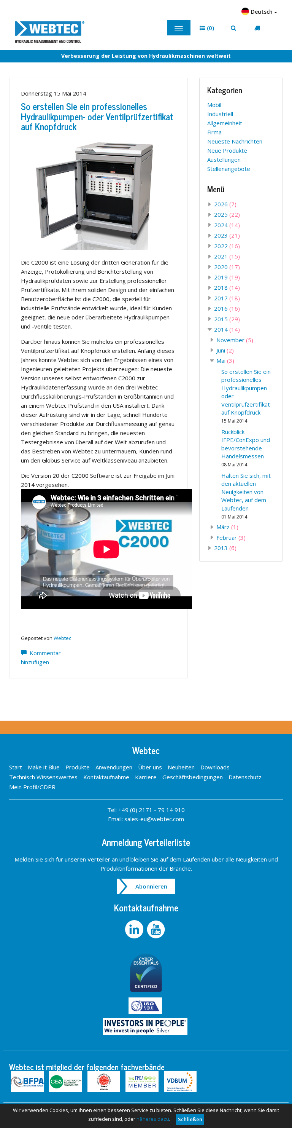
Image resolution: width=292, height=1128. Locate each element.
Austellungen (224, 159)
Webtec (62, 638)
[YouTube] (157, 928)
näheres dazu (152, 1118)
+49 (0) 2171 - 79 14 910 (151, 810)
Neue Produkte (227, 150)
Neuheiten (181, 767)
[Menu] (178, 27)
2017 (227, 298)
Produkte (77, 767)
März (227, 527)
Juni (225, 350)
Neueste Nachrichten (234, 141)
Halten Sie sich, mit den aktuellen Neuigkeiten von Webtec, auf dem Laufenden (246, 496)
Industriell (220, 114)
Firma (214, 132)
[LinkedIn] (136, 928)
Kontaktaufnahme (106, 777)
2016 (227, 308)
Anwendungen (113, 767)
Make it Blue (44, 767)
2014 (227, 329)
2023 (227, 235)
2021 (227, 256)
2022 (227, 246)
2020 (227, 267)
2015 (227, 319)
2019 (227, 277)
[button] (207, 28)
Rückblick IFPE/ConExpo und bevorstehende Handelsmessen (245, 448)
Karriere (146, 777)
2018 (227, 287)
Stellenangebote (228, 168)
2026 (225, 204)
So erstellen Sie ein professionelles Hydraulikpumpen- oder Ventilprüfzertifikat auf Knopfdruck (97, 116)
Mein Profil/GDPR (32, 787)
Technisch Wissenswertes (43, 777)
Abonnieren (151, 886)
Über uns (150, 767)
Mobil (214, 104)
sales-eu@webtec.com (154, 819)
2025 (227, 214)
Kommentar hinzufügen (41, 657)
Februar (231, 537)
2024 (227, 225)
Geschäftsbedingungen (192, 777)
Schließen (190, 1119)
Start (15, 767)
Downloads (215, 767)
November (234, 340)
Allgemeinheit (224, 123)
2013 (225, 548)
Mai (225, 360)
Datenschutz (245, 777)
